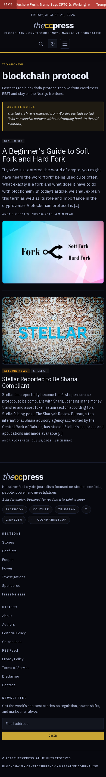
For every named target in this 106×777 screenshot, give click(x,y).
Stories (8, 542)
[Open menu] (65, 44)
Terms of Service (16, 667)
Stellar (40, 370)
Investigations (13, 577)
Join (53, 736)
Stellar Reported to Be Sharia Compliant (39, 382)
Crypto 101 (13, 140)
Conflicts (9, 551)
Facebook (15, 509)
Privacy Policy (12, 659)
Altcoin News (16, 370)
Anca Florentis (15, 214)
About (7, 616)
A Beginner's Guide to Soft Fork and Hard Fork (45, 155)
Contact (8, 685)
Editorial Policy (14, 633)
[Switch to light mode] (52, 43)
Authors (8, 624)
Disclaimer (10, 676)
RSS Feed (10, 650)
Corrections (11, 641)
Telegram (67, 509)
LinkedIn (14, 519)
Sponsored (11, 585)
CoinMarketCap (52, 519)
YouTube (41, 509)
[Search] (40, 43)
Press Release (14, 594)
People (8, 559)
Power (7, 568)
